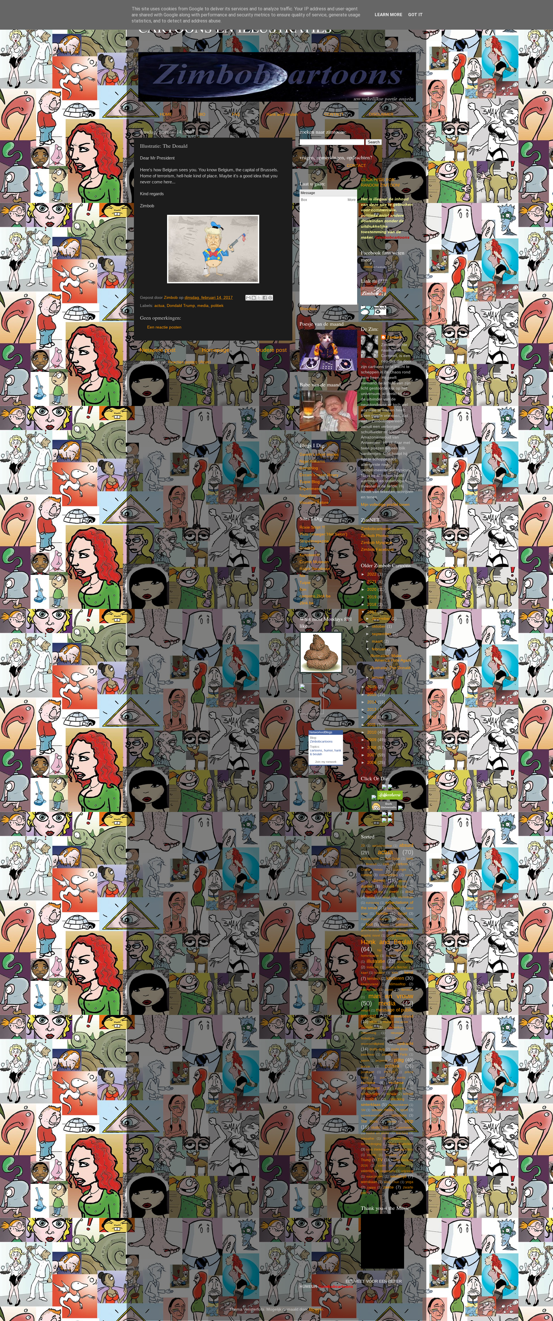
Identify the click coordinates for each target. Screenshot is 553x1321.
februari (379, 649)
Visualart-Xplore (314, 502)
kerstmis (373, 979)
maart (378, 641)
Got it (415, 14)
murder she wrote (395, 1022)
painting (387, 1054)
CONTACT (346, 114)
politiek (217, 305)
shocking (397, 1099)
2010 (372, 732)
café (386, 864)
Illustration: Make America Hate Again (390, 658)
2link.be (307, 603)
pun (382, 1077)
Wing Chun (391, 1182)
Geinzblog (309, 468)
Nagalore (308, 496)
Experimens (310, 489)
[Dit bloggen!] (254, 298)
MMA (373, 1022)
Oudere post (271, 350)
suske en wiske (377, 1133)
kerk (395, 972)
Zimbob (394, 337)
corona (366, 875)
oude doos (399, 1049)
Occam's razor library (319, 475)
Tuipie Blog (310, 482)
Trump (366, 1160)
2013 (372, 709)
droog (371, 897)
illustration (405, 962)
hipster (399, 950)
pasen (365, 1060)
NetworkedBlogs (320, 732)
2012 (372, 717)
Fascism (367, 919)
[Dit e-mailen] (248, 298)
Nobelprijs (368, 1038)
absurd (406, 845)
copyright (399, 869)
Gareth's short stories (319, 454)
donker (394, 891)
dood (409, 892)
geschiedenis (370, 930)
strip (409, 1120)
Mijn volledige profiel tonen (385, 504)
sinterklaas (370, 1104)
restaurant (370, 1088)
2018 (372, 604)
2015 (372, 694)
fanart (402, 914)
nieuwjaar (397, 1033)
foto (410, 919)
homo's (391, 955)
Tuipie (305, 582)
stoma (391, 1121)
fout (369, 924)
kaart (364, 972)
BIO (214, 114)
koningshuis (369, 989)
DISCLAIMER (381, 114)
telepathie (367, 1138)
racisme (368, 1083)
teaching (402, 1133)
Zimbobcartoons (321, 741)
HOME (178, 114)
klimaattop (397, 984)
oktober (379, 626)
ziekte (388, 1187)
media (203, 305)
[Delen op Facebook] (265, 298)
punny (401, 1077)
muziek (366, 1027)
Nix (302, 576)
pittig (399, 1059)
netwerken (396, 1027)
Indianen (372, 967)
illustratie (376, 961)
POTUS (389, 1072)
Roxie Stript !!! (312, 527)
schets (391, 1094)
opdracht (405, 1043)
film (399, 919)
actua (159, 305)
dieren (378, 880)
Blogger (316, 1309)
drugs (386, 897)
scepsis (400, 1088)
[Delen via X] (259, 298)
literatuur (407, 989)
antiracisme (370, 859)
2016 (372, 687)
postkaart (367, 1072)
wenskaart (369, 1182)
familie (382, 913)
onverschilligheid (372, 1043)
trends (371, 1155)
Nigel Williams (312, 461)
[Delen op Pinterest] (270, 298)
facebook (393, 908)
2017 (372, 612)
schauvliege (370, 1094)
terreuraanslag (394, 1138)
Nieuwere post (157, 350)
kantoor (379, 972)
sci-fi (373, 1099)
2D (363, 845)
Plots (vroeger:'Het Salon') (323, 534)
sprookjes (399, 1115)
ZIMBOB (368, 267)
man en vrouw (390, 996)
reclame (396, 1083)
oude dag (377, 1049)
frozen (384, 924)
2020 (372, 589)
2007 (372, 755)
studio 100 (379, 1127)
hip (379, 950)
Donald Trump (395, 887)
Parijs (404, 1054)
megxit (365, 1010)
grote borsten (397, 935)
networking (368, 1033)
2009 (372, 740)
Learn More (388, 14)
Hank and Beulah (294, 114)
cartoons (316, 750)
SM (363, 1110)
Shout (305, 309)
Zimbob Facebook (377, 549)
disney (402, 881)
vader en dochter (392, 1165)
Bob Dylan (392, 858)
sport (404, 1110)
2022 (372, 574)
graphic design (397, 930)
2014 (372, 702)
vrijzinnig (407, 1171)
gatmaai (401, 925)
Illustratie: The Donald (390, 668)
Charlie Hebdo (372, 869)
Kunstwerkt (310, 555)
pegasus (382, 1060)
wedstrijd (398, 1176)
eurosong (372, 902)
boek (409, 858)
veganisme (387, 1171)
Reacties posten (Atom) (189, 362)
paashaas (368, 1054)
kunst (389, 989)
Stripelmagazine (314, 541)
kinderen (395, 978)
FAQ (248, 114)
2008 (372, 747)
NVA (398, 1038)
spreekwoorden (372, 1115)
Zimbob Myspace (376, 542)
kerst (408, 972)
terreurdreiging (371, 1144)
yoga (409, 1182)
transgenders (404, 1149)
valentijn (367, 1171)
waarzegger (374, 1176)
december (381, 618)
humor (328, 750)
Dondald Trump (181, 305)
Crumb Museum (314, 562)
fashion (385, 919)
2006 (372, 762)
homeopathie (370, 955)
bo (312, 309)
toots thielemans (377, 1149)
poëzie (365, 1066)
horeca (408, 955)
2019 (372, 597)
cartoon (402, 864)
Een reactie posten (164, 327)
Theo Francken (401, 1144)
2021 (372, 582)
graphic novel (370, 935)
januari (378, 677)
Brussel (371, 864)
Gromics (307, 548)
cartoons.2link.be (315, 596)
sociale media (383, 1110)
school (408, 1094)
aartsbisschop (382, 845)
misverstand (402, 1016)
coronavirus (388, 875)
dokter (366, 886)
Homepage (216, 350)
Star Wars (369, 1121)
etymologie (405, 897)
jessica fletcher (397, 967)
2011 (372, 725)
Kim (303, 589)
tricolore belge (396, 1155)
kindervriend (369, 984)
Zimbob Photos (375, 536)
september (382, 634)
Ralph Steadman (315, 569)
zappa (371, 1187)
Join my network (325, 761)
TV (380, 1160)
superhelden (404, 1127)
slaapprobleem (398, 1104)
